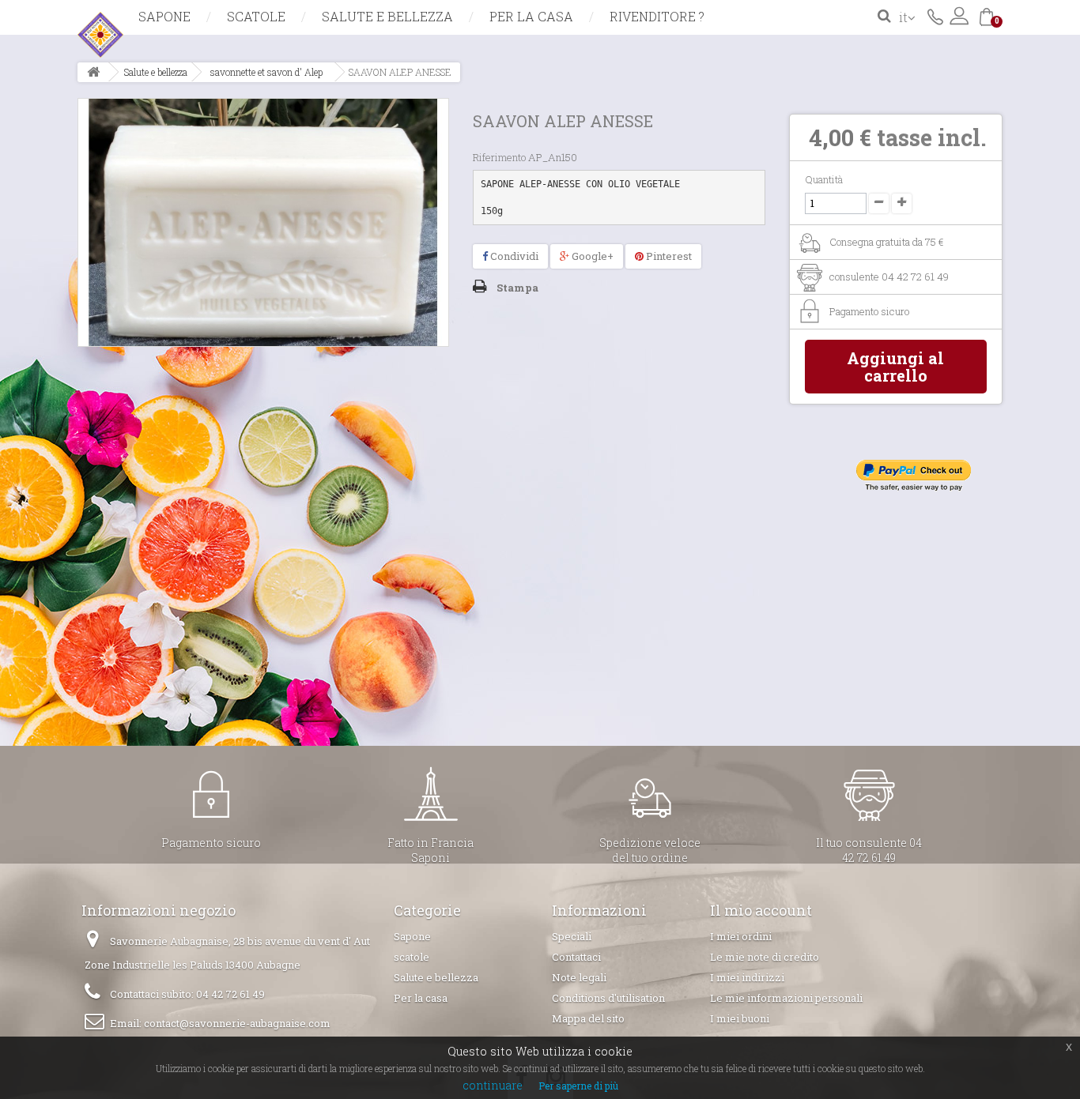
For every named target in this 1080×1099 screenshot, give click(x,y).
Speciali (571, 936)
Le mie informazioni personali (786, 998)
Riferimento (499, 157)
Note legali (579, 977)
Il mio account (761, 910)
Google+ (591, 256)
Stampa (517, 287)
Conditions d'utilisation (608, 998)
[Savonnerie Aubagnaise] (223, 35)
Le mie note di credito (764, 957)
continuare (493, 1085)
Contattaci (935, 16)
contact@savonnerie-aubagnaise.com (237, 1023)
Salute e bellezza (387, 16)
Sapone (164, 16)
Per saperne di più (578, 1085)
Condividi (513, 256)
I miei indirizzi (747, 977)
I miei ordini (741, 936)
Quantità (824, 179)
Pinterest (668, 256)
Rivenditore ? (657, 16)
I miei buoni (739, 1018)
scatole (256, 16)
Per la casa (531, 16)
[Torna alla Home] (93, 72)
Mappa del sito (588, 1018)
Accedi (959, 16)
